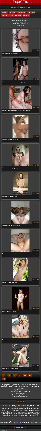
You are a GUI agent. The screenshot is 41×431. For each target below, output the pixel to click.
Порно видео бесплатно (20, 20)
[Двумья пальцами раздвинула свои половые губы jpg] (20, 143)
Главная (4, 12)
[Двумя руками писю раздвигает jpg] (20, 201)
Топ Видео (31, 12)
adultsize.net (20, 393)
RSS (23, 424)
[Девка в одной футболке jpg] (20, 287)
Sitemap (18, 424)
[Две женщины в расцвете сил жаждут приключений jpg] (20, 57)
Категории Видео (7, 15)
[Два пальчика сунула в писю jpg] (20, 29)
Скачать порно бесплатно (20, 395)
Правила (26, 15)
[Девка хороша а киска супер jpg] (20, 344)
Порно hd (20, 25)
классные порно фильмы (20, 396)
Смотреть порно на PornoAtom (20, 391)
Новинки (18, 15)
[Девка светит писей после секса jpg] (20, 315)
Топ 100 (12, 12)
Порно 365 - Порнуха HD (20, 23)
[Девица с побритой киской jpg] (20, 258)
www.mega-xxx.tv (20, 22)
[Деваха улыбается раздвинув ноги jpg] (20, 229)
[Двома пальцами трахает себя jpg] (20, 115)
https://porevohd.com (20, 390)
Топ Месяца (21, 12)
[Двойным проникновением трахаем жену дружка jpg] (20, 86)
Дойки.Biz (19, 427)
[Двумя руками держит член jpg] (20, 172)
